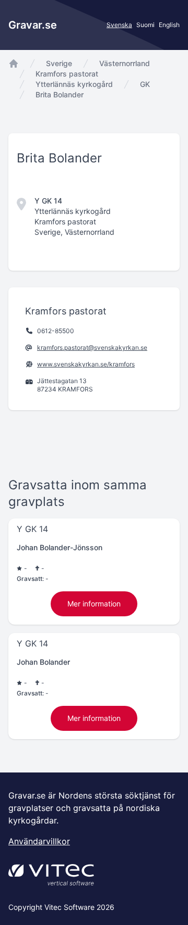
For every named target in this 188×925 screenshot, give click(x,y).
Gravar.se (32, 25)
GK (145, 84)
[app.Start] (13, 63)
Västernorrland (124, 63)
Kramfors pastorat (67, 73)
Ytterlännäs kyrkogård (74, 84)
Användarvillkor (39, 841)
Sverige (59, 63)
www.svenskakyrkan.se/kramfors (86, 364)
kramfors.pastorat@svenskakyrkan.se (92, 347)
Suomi (145, 25)
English (169, 25)
